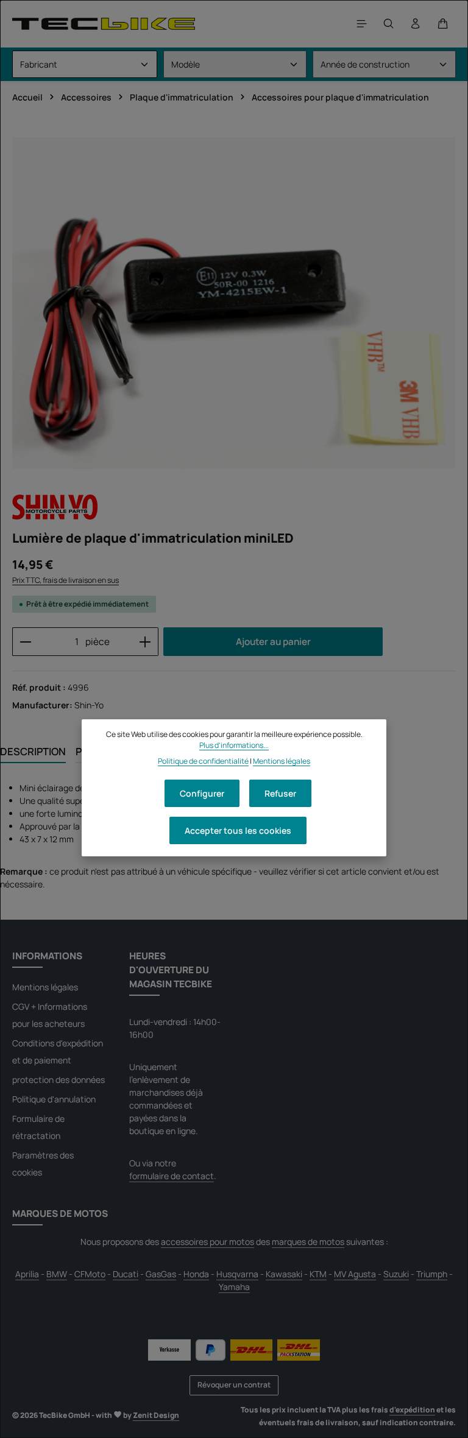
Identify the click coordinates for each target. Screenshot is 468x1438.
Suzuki (396, 1274)
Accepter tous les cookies (238, 830)
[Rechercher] (389, 24)
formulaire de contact (171, 1176)
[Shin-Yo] (55, 507)
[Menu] (362, 24)
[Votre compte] (415, 24)
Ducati (125, 1274)
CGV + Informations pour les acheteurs (49, 1015)
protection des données (58, 1079)
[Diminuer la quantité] (25, 641)
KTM (318, 1274)
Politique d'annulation (54, 1099)
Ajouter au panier (273, 641)
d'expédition (412, 1410)
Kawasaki (284, 1274)
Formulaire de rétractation (38, 1127)
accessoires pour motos (207, 1241)
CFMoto (89, 1274)
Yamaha (234, 1286)
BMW (56, 1274)
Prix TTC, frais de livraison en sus (65, 580)
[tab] (33, 752)
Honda (196, 1274)
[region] (234, 303)
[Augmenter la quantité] (145, 641)
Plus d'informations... (234, 745)
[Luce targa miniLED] (233, 303)
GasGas (161, 1274)
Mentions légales (45, 987)
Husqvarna (237, 1274)
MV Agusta (355, 1274)
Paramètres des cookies (43, 1163)
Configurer (202, 793)
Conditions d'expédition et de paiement (57, 1051)
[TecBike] (103, 23)
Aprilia (27, 1274)
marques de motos (308, 1241)
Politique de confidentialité (203, 761)
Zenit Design (156, 1415)
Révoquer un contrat (234, 1385)
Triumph (431, 1274)
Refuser (280, 793)
